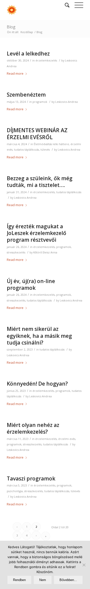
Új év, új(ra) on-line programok (31, 284)
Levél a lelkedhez (28, 53)
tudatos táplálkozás (26, 149)
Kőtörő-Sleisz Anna (45, 252)
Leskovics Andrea (66, 102)
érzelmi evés (66, 439)
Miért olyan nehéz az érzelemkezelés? (33, 428)
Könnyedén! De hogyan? (37, 383)
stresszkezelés (16, 252)
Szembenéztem (26, 94)
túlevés (45, 149)
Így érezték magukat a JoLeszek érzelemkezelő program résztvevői (36, 233)
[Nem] (83, 564)
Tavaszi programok (31, 478)
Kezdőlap (26, 32)
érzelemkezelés (46, 60)
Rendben (19, 580)
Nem (42, 580)
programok (39, 102)
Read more (15, 73)
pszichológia (15, 491)
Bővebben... (68, 580)
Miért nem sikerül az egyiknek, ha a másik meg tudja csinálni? (39, 335)
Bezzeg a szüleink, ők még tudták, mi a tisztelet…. (39, 181)
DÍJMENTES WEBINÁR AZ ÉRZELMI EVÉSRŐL (37, 133)
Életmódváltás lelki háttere (51, 144)
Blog (11, 27)
